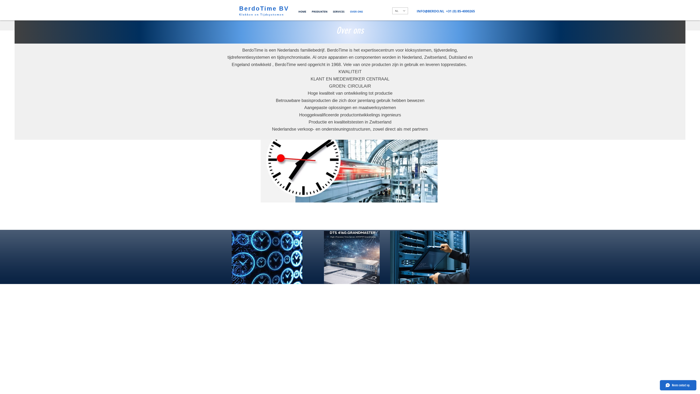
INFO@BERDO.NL (430, 11)
